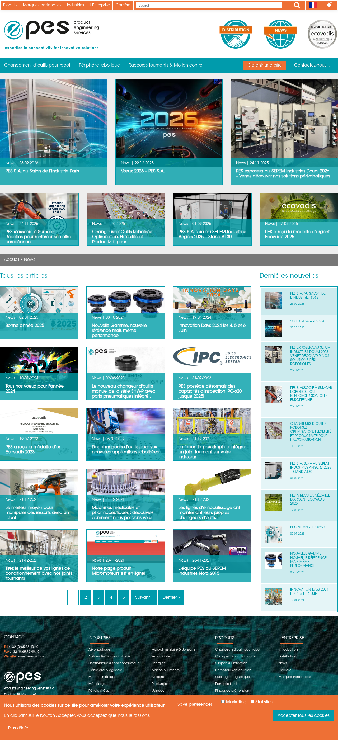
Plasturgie (159, 684)
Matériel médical (101, 677)
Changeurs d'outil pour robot (238, 649)
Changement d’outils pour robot (37, 65)
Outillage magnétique (232, 677)
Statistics (264, 702)
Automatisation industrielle (109, 656)
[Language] (313, 5)
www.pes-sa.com (31, 656)
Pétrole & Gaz (98, 690)
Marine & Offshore (166, 670)
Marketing (236, 702)
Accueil (11, 260)
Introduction (288, 649)
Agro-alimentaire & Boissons (173, 649)
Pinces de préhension (232, 690)
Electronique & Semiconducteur (113, 663)
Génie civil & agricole (105, 670)
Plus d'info (18, 728)
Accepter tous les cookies (304, 716)
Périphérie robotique (99, 65)
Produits (10, 5)
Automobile (161, 656)
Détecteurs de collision (233, 670)
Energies (158, 663)
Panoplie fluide (227, 684)
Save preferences (195, 705)
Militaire (158, 677)
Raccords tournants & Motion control (166, 65)
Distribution (287, 656)
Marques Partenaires (295, 677)
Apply (297, 5)
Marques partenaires (42, 5)
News (283, 663)
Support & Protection (231, 663)
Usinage (158, 690)
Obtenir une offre (265, 65)
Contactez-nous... (312, 65)
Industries (75, 5)
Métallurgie (97, 684)
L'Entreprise (100, 5)
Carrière (123, 5)
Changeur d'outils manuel (235, 656)
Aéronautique (99, 649)
